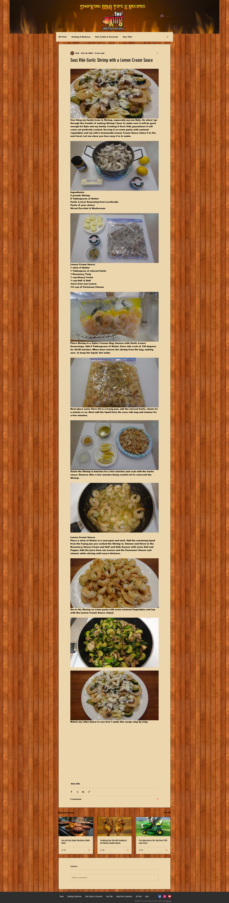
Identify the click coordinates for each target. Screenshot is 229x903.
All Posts (62, 37)
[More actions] (157, 53)
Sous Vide (127, 37)
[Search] (170, 16)
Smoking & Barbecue (80, 37)
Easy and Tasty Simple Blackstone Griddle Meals (75, 841)
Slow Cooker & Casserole (106, 37)
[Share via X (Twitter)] (77, 792)
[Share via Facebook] (71, 792)
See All (167, 812)
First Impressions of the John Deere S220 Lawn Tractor (153, 841)
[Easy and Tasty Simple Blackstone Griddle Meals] (76, 826)
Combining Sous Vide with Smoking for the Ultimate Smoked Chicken (113, 841)
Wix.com (168, 901)
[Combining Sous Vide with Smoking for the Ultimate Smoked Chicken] (114, 826)
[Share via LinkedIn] (83, 792)
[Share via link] (89, 792)
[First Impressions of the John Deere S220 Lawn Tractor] (153, 826)
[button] (167, 37)
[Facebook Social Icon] (159, 896)
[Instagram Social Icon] (164, 896)
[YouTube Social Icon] (169, 896)
